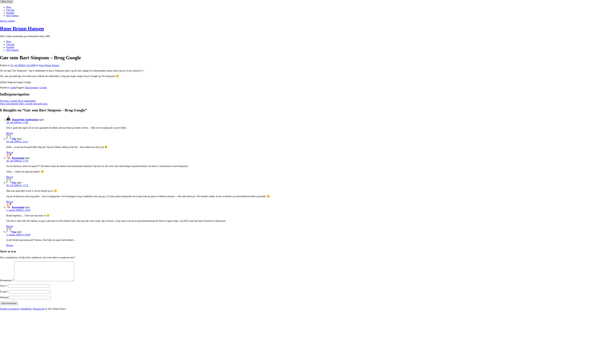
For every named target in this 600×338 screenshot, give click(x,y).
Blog (8, 7)
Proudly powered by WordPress (16, 308)
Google (43, 87)
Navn (3, 285)
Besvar (9, 133)
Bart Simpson (31, 87)
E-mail (4, 291)
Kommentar (7, 280)
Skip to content (7, 21)
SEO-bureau (12, 15)
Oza (14, 138)
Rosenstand (18, 158)
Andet (13, 87)
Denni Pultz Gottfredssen (25, 119)
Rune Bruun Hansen (22, 28)
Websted (4, 297)
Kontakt (10, 12)
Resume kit (38, 308)
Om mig (10, 10)
